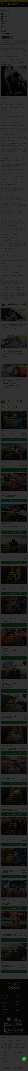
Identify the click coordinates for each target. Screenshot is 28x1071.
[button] (26, 537)
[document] (14, 535)
